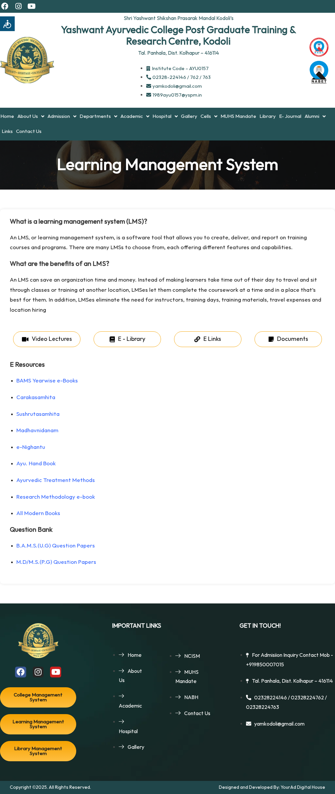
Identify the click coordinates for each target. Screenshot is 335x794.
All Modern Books (38, 513)
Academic (131, 116)
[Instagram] (18, 6)
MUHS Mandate (238, 116)
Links (7, 131)
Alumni (312, 116)
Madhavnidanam (38, 431)
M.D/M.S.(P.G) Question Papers (56, 562)
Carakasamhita (36, 397)
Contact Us (29, 131)
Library (267, 116)
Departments (95, 116)
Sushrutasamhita (38, 414)
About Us (27, 116)
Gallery (189, 116)
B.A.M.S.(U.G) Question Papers (55, 546)
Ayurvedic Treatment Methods (56, 480)
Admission (58, 116)
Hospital (161, 116)
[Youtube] (32, 6)
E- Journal (290, 116)
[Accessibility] (7, 23)
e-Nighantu (32, 447)
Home (7, 116)
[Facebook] (5, 6)
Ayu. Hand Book (37, 464)
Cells (206, 116)
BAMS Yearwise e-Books (47, 381)
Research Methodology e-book (56, 497)
